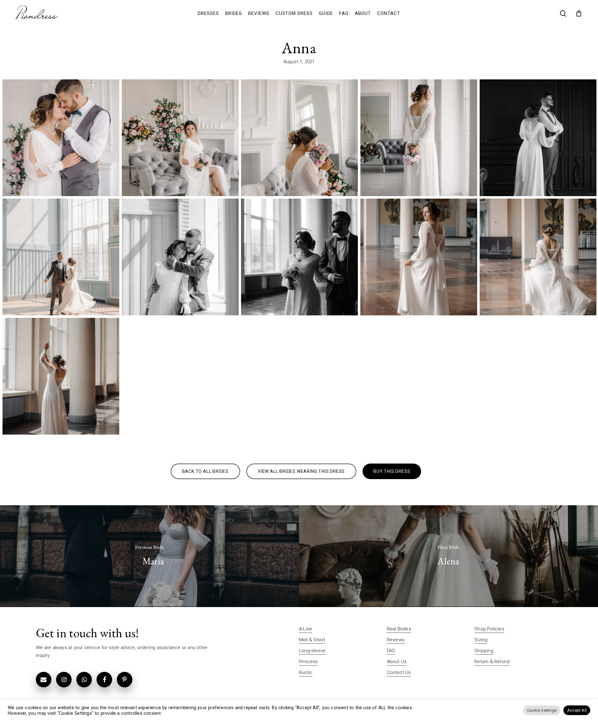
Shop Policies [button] (489, 629)
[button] (205, 471)
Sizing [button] (480, 640)
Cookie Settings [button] (542, 710)
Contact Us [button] (399, 672)
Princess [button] (308, 661)
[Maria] (149, 556)
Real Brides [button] (399, 629)
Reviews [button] (396, 640)
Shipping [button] (483, 650)
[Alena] (448, 556)
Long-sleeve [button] (312, 650)
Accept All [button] (576, 710)
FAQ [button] (391, 650)
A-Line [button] (305, 629)
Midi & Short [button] (312, 640)
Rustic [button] (305, 672)
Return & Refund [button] (492, 661)
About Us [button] (397, 661)
